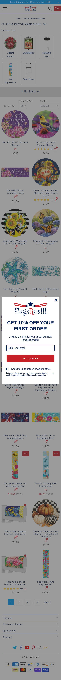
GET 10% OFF (30, 358)
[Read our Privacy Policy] (53, 373)
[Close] (55, 300)
